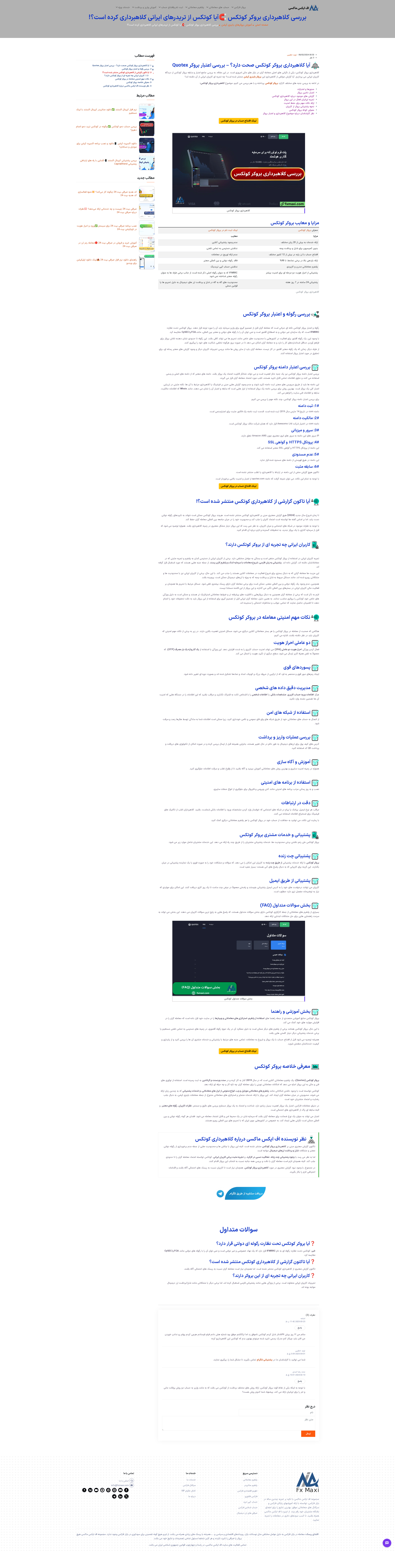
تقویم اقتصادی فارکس (247, 1491)
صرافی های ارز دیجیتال (247, 1513)
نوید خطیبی (292, 54)
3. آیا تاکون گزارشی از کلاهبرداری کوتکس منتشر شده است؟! (126, 72)
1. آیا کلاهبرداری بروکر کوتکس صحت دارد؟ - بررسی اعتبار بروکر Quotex (121, 65)
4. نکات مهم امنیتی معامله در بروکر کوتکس (133, 79)
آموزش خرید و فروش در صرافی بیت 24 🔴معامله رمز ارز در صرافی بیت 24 (107, 244)
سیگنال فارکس (189, 1485)
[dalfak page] (96, 1491)
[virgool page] (84, 1491)
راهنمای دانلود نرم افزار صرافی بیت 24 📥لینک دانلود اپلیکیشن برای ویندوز (107, 261)
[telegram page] (114, 1498)
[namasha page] (108, 1491)
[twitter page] (126, 1498)
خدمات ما (191, 1479)
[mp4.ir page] (102, 1491)
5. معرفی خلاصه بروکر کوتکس (138, 82)
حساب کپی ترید (250, 1502)
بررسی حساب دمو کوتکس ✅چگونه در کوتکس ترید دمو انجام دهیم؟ (106, 128)
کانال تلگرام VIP (188, 1491)
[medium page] (90, 1491)
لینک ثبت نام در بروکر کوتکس (222, 230)
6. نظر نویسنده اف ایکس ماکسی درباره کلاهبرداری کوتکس (127, 86)
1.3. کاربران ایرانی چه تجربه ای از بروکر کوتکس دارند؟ (126, 75)
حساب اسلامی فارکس (247, 1507)
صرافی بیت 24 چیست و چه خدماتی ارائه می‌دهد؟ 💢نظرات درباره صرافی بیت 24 (108, 210)
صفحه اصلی (261, 25)
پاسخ (300, 1327)
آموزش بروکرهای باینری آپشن (236, 25)
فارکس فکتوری (251, 1496)
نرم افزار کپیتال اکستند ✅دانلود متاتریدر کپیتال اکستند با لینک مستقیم (106, 111)
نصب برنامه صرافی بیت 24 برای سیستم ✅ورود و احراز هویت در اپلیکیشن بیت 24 (107, 227)
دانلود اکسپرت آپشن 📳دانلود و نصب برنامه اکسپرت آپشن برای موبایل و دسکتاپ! (107, 145)
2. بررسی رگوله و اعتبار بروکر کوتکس (136, 69)
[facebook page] (126, 1491)
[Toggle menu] (387, 1543)
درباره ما (192, 1496)
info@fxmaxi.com (120, 1485)
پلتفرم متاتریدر (250, 1485)
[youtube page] (120, 1491)
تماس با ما (124, 1481)
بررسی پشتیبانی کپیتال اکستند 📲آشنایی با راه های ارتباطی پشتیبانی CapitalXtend (108, 162)
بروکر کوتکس (271, 83)
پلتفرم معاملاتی (250, 1479)
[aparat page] (114, 1491)
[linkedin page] (120, 1498)
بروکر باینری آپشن (252, 77)
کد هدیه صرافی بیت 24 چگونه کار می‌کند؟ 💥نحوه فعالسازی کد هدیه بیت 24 (107, 193)
